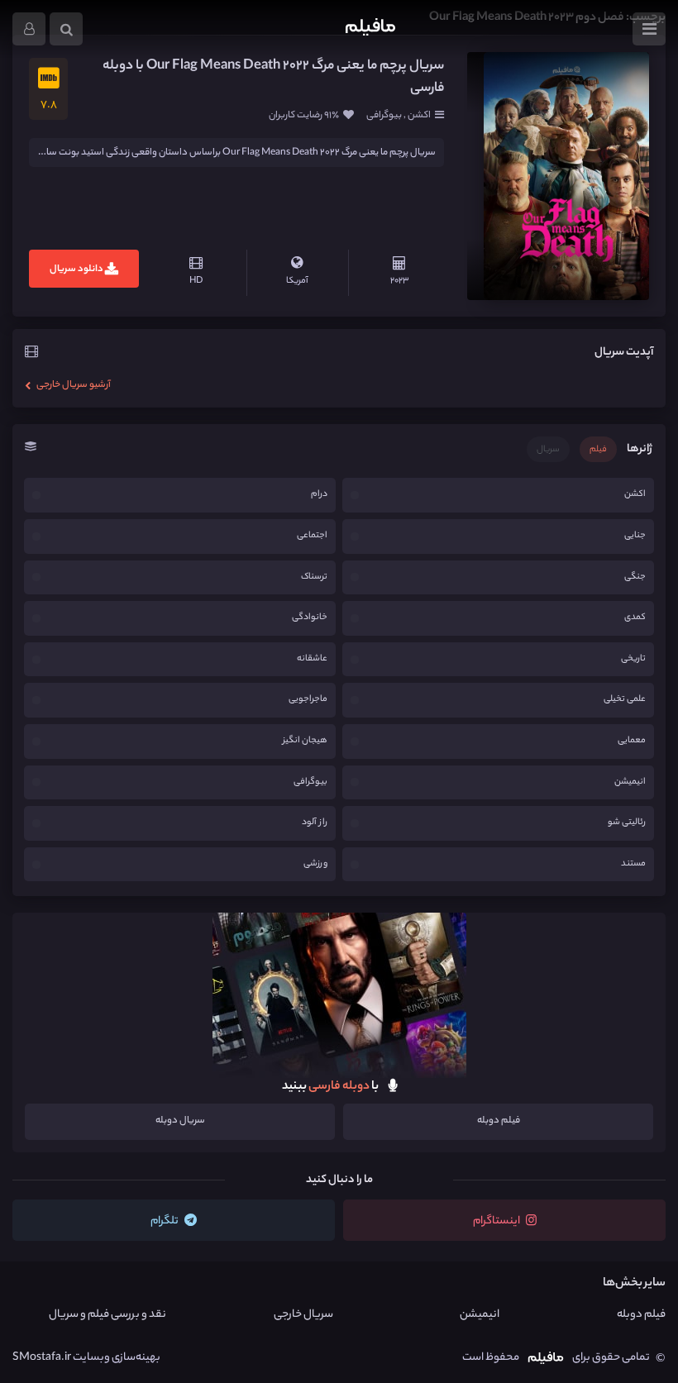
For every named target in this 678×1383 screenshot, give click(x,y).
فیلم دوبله (498, 1121)
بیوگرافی (384, 115)
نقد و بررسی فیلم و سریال (107, 1314)
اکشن (418, 115)
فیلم (598, 449)
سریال (548, 449)
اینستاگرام (497, 1221)
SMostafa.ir (41, 1357)
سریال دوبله (180, 1121)
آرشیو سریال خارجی (73, 385)
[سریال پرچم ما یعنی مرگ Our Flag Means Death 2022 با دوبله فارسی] (558, 176)
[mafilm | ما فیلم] (370, 28)
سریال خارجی (303, 1314)
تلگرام (165, 1221)
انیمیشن (479, 1314)
